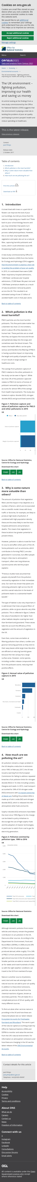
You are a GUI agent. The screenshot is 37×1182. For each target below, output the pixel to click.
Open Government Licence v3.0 (18, 1172)
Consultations (8, 1149)
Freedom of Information (12, 1125)
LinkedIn (5, 1146)
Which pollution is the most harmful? (17, 168)
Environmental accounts (10, 71)
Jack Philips (7, 145)
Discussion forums (10, 1152)
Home (4, 68)
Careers (5, 1115)
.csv (13, 472)
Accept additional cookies (18, 33)
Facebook (6, 1142)
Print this (9, 186)
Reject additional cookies (18, 38)
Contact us (6, 1118)
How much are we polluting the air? (17, 176)
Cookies (5, 1094)
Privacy (5, 1098)
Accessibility (7, 1091)
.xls (19, 472)
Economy (12, 68)
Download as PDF (9, 192)
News (4, 1122)
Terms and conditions (11, 1101)
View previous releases (10, 134)
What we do (7, 1112)
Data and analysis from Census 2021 (17, 63)
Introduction (9, 166)
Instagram (6, 1139)
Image (5, 472)
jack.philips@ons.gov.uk (11, 1075)
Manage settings (9, 42)
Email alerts (7, 1155)
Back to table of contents (11, 303)
